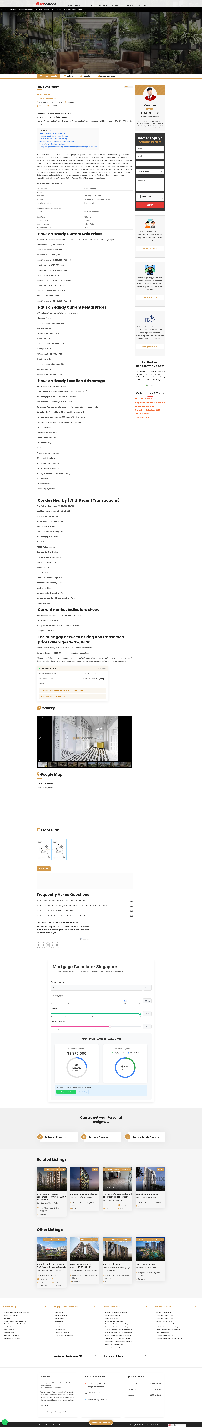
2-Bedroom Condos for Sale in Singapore (118, 1324)
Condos (90, 5)
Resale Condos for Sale (112, 1315)
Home (70, 5)
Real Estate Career (61, 1324)
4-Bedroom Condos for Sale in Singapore (118, 1330)
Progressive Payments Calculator (150, 402)
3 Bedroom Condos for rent (164, 1318)
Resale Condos (59, 1327)
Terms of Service (45, 1425)
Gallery (69, 76)
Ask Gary (7, 1318)
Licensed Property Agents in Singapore (16, 1312)
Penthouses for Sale (111, 1318)
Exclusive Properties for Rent (165, 1324)
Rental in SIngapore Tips (62, 1333)
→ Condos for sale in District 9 (53, 696)
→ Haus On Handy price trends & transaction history (62, 690)
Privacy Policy (58, 1425)
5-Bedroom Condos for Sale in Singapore (118, 1333)
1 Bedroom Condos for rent (164, 1312)
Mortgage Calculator (144, 406)
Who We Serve (117, 5)
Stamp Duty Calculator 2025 (147, 410)
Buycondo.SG (144, 237)
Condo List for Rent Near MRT (165, 1335)
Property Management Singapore (15, 1321)
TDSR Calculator (142, 417)
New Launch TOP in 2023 (113, 121)
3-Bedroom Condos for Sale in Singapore (118, 1327)
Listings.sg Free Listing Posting (115, 1347)
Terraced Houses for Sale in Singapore (117, 1338)
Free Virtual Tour (150, 297)
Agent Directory (9, 1330)
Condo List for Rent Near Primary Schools (169, 1338)
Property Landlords (61, 1315)
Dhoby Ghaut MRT (63, 114)
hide (50, 130)
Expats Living (59, 1321)
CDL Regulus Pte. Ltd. (92, 196)
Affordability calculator (145, 399)
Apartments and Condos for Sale (116, 1312)
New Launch (95, 121)
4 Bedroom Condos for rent (165, 1321)
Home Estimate (150, 248)
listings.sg (67, 1412)
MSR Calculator (142, 413)
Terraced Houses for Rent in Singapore (168, 1330)
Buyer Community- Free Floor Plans (15, 1324)
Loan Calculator (107, 76)
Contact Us (141, 5)
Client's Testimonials (11, 1315)
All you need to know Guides (64, 1335)
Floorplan (86, 76)
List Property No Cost (150, 346)
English (174, 1425)
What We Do (103, 5)
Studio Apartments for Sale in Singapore (118, 1335)
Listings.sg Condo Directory (114, 1344)
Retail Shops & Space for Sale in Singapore (118, 1341)
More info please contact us (49, 183)
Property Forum (9, 1333)
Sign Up (162, 4)
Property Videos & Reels (11, 1335)
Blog (129, 5)
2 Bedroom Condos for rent (164, 1315)
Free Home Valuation (101, 1422)
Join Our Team (9, 1327)
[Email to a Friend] (48, 945)
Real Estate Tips (60, 1330)
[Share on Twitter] (43, 945)
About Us (79, 5)
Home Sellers (59, 1312)
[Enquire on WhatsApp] (5, 1422)
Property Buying (60, 1318)
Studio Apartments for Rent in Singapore (169, 1327)
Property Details (49, 76)
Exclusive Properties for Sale (114, 1321)
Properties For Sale (52, 121)
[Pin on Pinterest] (52, 945)
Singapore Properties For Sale (75, 121)
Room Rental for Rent (162, 1333)
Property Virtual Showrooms (13, 1338)
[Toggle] (45, 1306)
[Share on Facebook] (38, 945)
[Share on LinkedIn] (57, 945)
